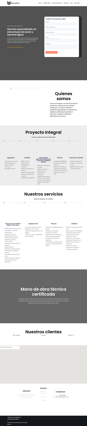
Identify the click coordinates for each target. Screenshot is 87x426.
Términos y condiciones (14, 417)
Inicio (40, 3)
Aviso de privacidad (12, 419)
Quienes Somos (46, 3)
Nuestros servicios (57, 3)
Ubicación (77, 3)
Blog (71, 3)
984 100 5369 (63, 395)
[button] (3, 335)
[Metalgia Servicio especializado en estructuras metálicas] (14, 3)
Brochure (66, 3)
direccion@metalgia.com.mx (62, 396)
